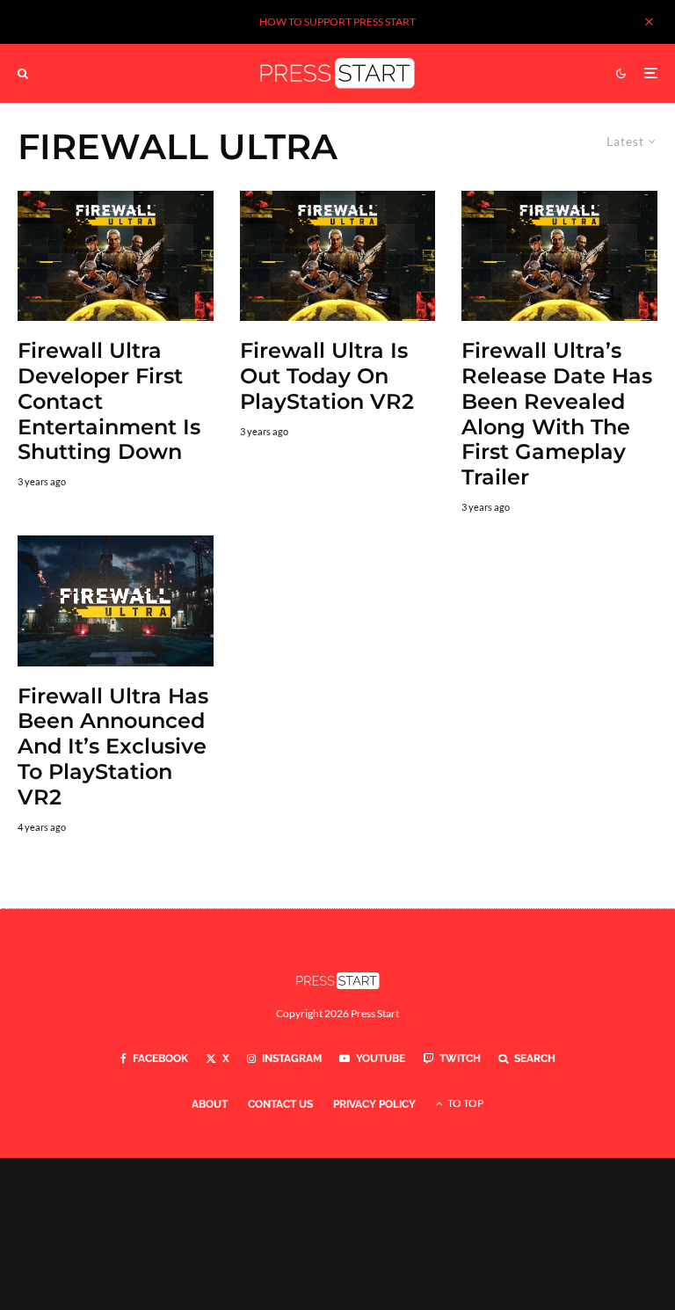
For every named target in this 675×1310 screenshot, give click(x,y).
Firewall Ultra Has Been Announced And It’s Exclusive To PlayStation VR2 (113, 747)
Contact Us (280, 1104)
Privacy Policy (374, 1104)
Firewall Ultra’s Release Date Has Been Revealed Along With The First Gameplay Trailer (556, 414)
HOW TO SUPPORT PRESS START (337, 21)
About (210, 1104)
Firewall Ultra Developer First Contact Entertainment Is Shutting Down (109, 401)
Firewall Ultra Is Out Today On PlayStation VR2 (327, 376)
